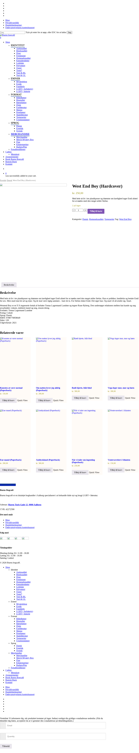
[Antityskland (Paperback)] (51, 432)
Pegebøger (20, 633)
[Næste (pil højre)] (134, 376)
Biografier (20, 621)
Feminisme (21, 579)
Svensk (19, 650)
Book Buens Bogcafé (14, 677)
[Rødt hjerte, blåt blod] (87, 360)
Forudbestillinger (18, 668)
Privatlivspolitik (12, 522)
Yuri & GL (21, 599)
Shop (7, 567)
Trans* (19, 594)
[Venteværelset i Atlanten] (123, 432)
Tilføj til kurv (96, 211)
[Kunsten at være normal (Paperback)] (15, 360)
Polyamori (20, 589)
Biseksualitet (21, 574)
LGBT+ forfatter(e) (24, 611)
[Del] (124, 3)
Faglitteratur (21, 628)
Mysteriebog (21, 604)
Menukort (15, 672)
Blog (7, 520)
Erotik (19, 606)
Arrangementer (11, 675)
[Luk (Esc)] (130, 3)
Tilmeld (6, 746)
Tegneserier (109, 219)
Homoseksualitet (96, 219)
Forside (3, 180)
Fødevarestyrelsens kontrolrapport (19, 527)
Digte (18, 626)
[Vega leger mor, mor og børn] (123, 360)
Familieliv (20, 609)
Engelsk (19, 648)
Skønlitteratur (22, 636)
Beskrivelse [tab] (9, 285)
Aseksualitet (21, 572)
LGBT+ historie (23, 614)
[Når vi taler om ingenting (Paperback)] (87, 432)
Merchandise (16, 653)
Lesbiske (20, 587)
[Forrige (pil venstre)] (5, 376)
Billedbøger (21, 619)
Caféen (8, 670)
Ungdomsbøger (23, 641)
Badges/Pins (21, 665)
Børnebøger (21, 623)
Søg (69, 32)
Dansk (9, 180)
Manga (19, 631)
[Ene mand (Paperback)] (15, 432)
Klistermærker (22, 663)
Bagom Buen (11, 680)
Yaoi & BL (21, 597)
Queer (19, 592)
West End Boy (125, 219)
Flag (18, 660)
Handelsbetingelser (13, 525)
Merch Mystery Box (25, 658)
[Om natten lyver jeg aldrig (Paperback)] (51, 360)
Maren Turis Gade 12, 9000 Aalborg (24, 504)
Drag (18, 577)
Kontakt (8, 682)
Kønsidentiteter (22, 584)
